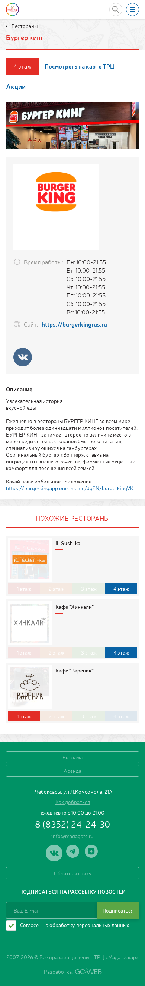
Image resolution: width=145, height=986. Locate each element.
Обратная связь (72, 873)
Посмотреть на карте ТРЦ (80, 66)
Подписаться (118, 910)
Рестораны (24, 25)
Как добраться (72, 801)
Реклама (72, 757)
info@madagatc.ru (72, 835)
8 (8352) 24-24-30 (72, 824)
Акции (16, 86)
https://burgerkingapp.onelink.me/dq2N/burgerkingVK (69, 488)
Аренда (72, 770)
